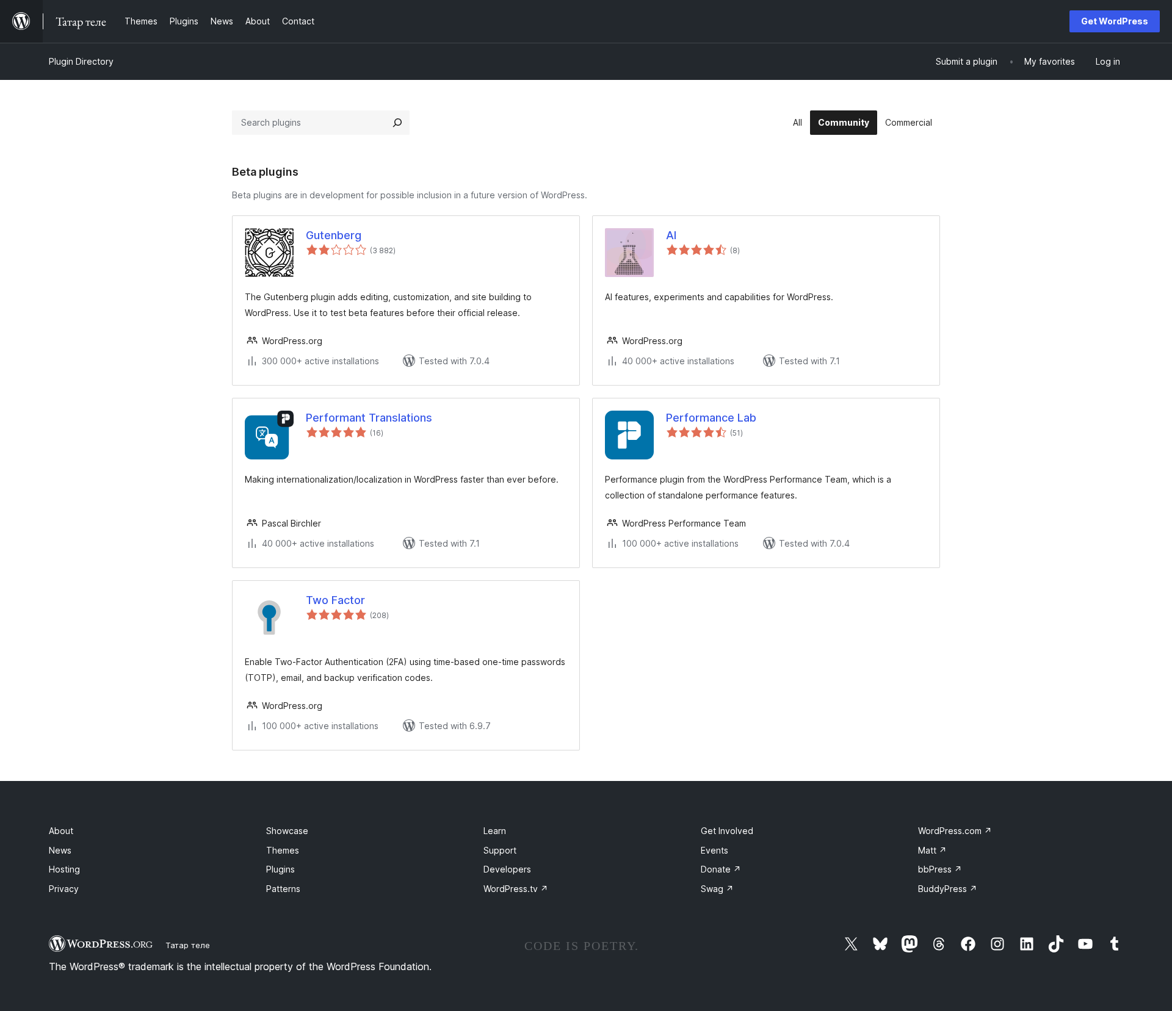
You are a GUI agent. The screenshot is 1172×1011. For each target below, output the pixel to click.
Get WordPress (1114, 21)
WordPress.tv (515, 888)
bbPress (940, 869)
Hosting (64, 869)
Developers (507, 869)
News (60, 850)
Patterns (283, 888)
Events (714, 850)
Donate (721, 869)
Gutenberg (333, 235)
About (61, 831)
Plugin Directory (81, 61)
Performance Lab (711, 417)
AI (671, 235)
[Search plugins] (397, 122)
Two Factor (335, 600)
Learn (494, 831)
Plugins (280, 869)
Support (499, 850)
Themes (282, 850)
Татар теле (187, 945)
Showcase (287, 831)
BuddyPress (947, 888)
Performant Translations (369, 417)
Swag (717, 888)
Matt (932, 850)
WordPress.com (955, 831)
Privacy (64, 888)
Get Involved (727, 831)
